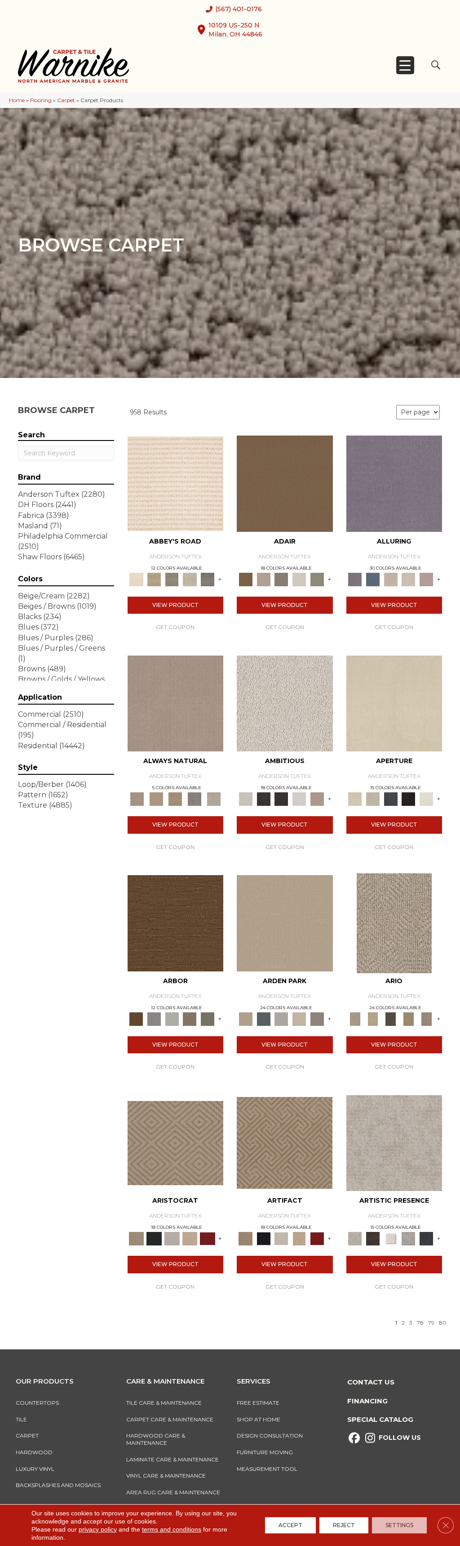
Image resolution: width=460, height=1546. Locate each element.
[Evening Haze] (317, 1018)
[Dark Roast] (281, 798)
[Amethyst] (394, 482)
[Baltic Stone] (394, 1142)
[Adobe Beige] (394, 922)
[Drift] (299, 1018)
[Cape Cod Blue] (390, 798)
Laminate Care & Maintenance (172, 1459)
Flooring (41, 100)
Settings (399, 1525)
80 (443, 1323)
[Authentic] (285, 922)
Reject (344, 1525)
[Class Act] (281, 578)
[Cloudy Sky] (154, 1018)
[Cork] (156, 798)
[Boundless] (172, 578)
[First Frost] (299, 798)
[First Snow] (426, 798)
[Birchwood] (175, 1142)
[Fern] (207, 1018)
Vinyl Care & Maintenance (166, 1475)
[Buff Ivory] (394, 702)
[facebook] (354, 1438)
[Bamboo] (154, 578)
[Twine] (213, 798)
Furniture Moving (266, 1452)
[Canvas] (285, 702)
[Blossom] (426, 578)
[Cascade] (172, 1238)
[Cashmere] (190, 1238)
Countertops (37, 1402)
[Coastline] (172, 1018)
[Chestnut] (176, 922)
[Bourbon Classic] (285, 482)
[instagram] (370, 1438)
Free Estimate (258, 1402)
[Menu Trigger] (405, 65)
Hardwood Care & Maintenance (155, 1439)
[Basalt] (390, 578)
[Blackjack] (154, 1238)
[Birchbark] (408, 578)
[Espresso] (408, 798)
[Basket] (176, 702)
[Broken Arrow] (426, 1018)
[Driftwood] (190, 1018)
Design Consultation (270, 1435)
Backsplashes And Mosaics (58, 1485)
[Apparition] (390, 1018)
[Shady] (194, 798)
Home (17, 100)
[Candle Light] (390, 1238)
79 (431, 1323)
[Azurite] (372, 578)
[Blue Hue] (263, 1018)
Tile (21, 1419)
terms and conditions (171, 1529)
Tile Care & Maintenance (164, 1402)
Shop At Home (258, 1419)
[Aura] (175, 482)
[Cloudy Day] (281, 1018)
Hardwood (34, 1452)
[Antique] (372, 1018)
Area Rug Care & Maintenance (173, 1492)
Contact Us (370, 1382)
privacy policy (98, 1529)
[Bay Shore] (408, 1018)
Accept (290, 1525)
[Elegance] (299, 578)
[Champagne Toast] (263, 578)
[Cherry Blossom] (207, 1238)
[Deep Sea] (426, 1238)
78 (420, 1323)
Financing (367, 1401)
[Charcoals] (263, 798)
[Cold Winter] (408, 1238)
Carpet (66, 100)
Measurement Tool (267, 1468)
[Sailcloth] (175, 798)
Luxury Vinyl (35, 1468)
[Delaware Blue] (207, 578)
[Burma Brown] (372, 1238)
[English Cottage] (317, 578)
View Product (175, 605)
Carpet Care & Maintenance (169, 1419)
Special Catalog (380, 1419)
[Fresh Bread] (317, 798)
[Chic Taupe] (190, 578)
